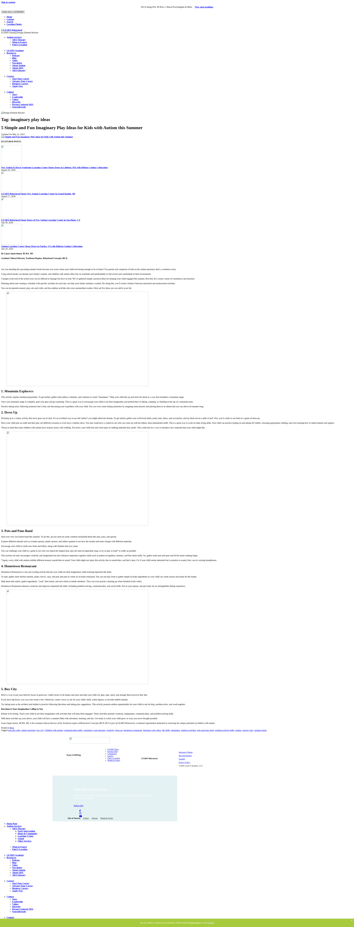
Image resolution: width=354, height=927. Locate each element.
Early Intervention (26, 831)
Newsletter (17, 63)
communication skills (73, 730)
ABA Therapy (19, 40)
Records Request (185, 756)
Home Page (12, 823)
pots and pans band (205, 730)
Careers (10, 76)
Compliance (112, 754)
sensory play (247, 730)
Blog (14, 58)
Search (10, 22)
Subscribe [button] (78, 805)
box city (40, 730)
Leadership (17, 97)
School (21, 838)
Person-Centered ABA (22, 104)
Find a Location (19, 45)
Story (14, 94)
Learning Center (25, 836)
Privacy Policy (184, 762)
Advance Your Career (22, 81)
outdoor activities (188, 730)
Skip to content (8, 2)
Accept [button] (211, 923)
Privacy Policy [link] (195, 923)
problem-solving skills (224, 730)
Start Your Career (20, 79)
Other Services (24, 841)
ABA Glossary (19, 70)
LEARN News (113, 749)
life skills (166, 730)
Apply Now (17, 86)
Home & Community (27, 833)
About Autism (18, 65)
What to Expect (19, 42)
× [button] (352, 920)
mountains (175, 730)
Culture (10, 92)
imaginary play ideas (152, 730)
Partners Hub (112, 752)
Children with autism (54, 730)
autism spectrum (28, 730)
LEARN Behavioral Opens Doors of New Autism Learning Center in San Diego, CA (40, 220)
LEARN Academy (15, 50)
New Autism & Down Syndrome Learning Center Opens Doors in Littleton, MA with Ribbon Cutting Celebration (54, 167)
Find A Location (19, 849)
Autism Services (14, 37)
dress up (119, 730)
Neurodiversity (19, 107)
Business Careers (20, 84)
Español (182, 759)
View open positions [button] (204, 7)
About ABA (17, 68)
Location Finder (14, 24)
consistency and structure (94, 730)
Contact (10, 19)
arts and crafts (14, 730)
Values (15, 99)
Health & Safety (113, 760)
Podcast (15, 55)
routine (238, 730)
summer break (260, 730)
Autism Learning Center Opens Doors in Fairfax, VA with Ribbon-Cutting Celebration (42, 246)
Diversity (16, 102)
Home (9, 17)
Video (15, 60)
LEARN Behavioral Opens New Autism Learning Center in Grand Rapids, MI (38, 194)
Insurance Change (186, 752)
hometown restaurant (133, 730)
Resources (11, 53)
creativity (110, 730)
